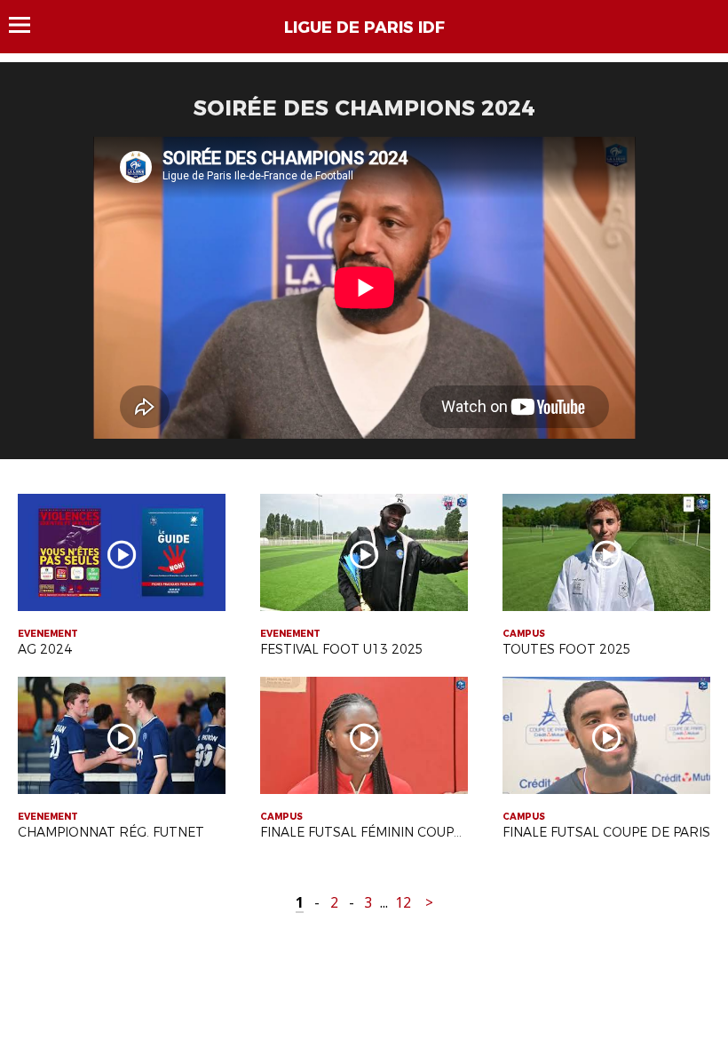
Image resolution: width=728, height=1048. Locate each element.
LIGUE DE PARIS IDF (364, 27)
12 (403, 902)
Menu (28, 25)
